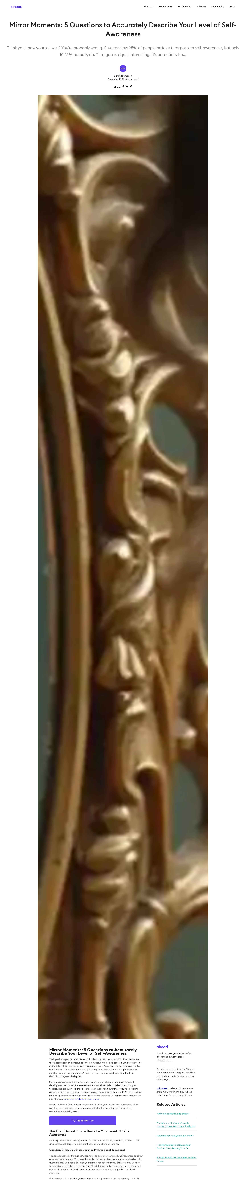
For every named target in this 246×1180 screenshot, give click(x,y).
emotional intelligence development (82, 1099)
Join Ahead (162, 1088)
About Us (148, 6)
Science (201, 6)
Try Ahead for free (82, 1120)
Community (217, 6)
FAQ (232, 6)
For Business (165, 6)
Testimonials (184, 6)
